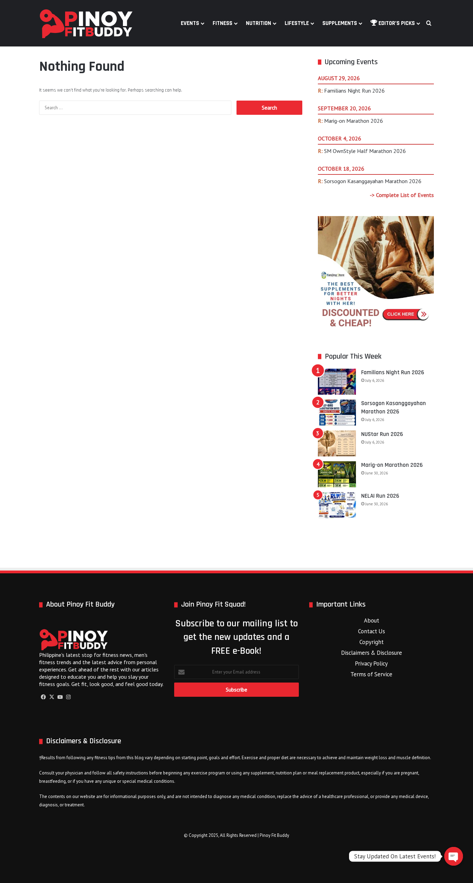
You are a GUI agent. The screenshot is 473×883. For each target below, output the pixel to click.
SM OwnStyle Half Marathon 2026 (365, 150)
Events (190, 23)
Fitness (222, 23)
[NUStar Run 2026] (337, 443)
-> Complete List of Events (402, 194)
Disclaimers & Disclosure (371, 653)
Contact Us (371, 631)
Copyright (371, 642)
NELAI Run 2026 (380, 496)
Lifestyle (297, 23)
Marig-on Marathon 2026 (353, 120)
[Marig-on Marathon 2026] (337, 474)
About (371, 620)
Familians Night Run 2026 (354, 90)
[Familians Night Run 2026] (337, 382)
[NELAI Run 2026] (337, 505)
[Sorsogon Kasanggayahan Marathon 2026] (337, 413)
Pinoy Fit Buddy (274, 835)
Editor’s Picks (396, 23)
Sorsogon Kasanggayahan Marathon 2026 (372, 181)
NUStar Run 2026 (382, 434)
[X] (51, 697)
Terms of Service (371, 674)
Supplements (339, 23)
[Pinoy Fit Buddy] (86, 23)
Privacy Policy (371, 663)
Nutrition (258, 23)
